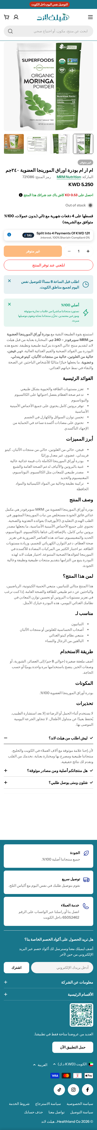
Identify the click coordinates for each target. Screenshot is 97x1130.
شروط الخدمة (19, 1103)
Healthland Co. (68, 1121)
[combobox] (48, 31)
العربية (42, 1065)
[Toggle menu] (90, 17)
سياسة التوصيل (81, 1112)
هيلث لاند (48, 1121)
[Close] (9, 280)
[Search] (10, 31)
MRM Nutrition (69, 177)
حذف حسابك (33, 1112)
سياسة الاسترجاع (48, 1103)
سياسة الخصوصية (80, 1103)
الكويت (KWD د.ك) (72, 1064)
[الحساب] (16, 17)
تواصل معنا (56, 1112)
